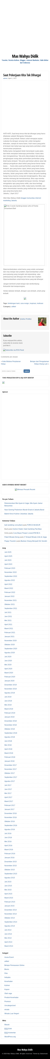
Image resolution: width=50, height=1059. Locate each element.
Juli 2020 (7, 657)
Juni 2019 (8, 701)
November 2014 (10, 914)
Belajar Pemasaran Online (14, 965)
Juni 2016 (8, 837)
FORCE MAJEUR (33, 525)
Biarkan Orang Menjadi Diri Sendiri (34, 541)
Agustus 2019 (9, 693)
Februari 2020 (9, 677)
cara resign (24, 303)
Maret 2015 (8, 898)
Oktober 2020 (9, 645)
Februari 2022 (9, 592)
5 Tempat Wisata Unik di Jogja (35, 537)
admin (5, 78)
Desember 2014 (10, 910)
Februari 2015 (9, 902)
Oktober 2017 (9, 773)
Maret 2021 (8, 628)
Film (6, 973)
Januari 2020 (9, 681)
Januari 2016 (9, 858)
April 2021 (8, 624)
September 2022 (10, 576)
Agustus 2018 (9, 737)
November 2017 (10, 769)
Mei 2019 (8, 705)
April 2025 (8, 556)
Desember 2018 (10, 721)
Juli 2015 (7, 882)
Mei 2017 (8, 793)
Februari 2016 (9, 854)
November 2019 (10, 689)
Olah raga (8, 993)
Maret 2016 (8, 850)
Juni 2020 (8, 661)
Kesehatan (8, 981)
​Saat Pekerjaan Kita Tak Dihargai (22, 75)
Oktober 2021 (9, 604)
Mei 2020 (8, 665)
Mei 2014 (8, 938)
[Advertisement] (25, 25)
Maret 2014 (8, 946)
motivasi (40, 303)
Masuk (6, 1025)
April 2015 (8, 894)
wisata (6, 1009)
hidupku (7, 977)
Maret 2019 (8, 709)
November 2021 (10, 600)
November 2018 (10, 725)
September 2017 (10, 777)
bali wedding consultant (13, 525)
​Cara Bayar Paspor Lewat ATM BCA (26, 533)
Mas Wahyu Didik (25, 56)
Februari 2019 (9, 713)
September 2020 (10, 649)
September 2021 (10, 608)
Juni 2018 (8, 741)
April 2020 (8, 669)
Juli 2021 (7, 612)
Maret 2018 (8, 753)
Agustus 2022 (9, 580)
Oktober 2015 (9, 870)
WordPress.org (10, 1037)
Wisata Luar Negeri (11, 1014)
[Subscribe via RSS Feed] (13, 350)
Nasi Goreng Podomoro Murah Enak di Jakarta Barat (24, 510)
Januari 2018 (9, 761)
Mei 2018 (8, 745)
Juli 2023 (7, 560)
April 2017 (8, 797)
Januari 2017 (9, 809)
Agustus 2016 (9, 829)
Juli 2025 (7, 552)
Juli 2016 (7, 833)
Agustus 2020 (9, 653)
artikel (13, 307)
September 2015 (10, 874)
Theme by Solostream (40, 1053)
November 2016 (10, 817)
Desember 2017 (10, 765)
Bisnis (6, 969)
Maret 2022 (8, 588)
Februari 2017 (9, 805)
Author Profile (26, 319)
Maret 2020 (8, 673)
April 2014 (8, 942)
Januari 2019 (9, 717)
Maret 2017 (8, 801)
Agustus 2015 (9, 878)
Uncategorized (10, 1005)
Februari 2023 (9, 568)
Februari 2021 (9, 633)
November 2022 (10, 572)
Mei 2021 (8, 620)
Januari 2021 (9, 637)
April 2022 (8, 584)
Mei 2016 (8, 842)
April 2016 (8, 846)
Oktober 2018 (9, 729)
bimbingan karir (14, 303)
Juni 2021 (8, 616)
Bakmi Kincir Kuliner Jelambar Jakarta (18, 514)
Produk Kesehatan (11, 997)
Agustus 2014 (9, 926)
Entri (8, 1029)
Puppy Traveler (10, 541)
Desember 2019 (10, 685)
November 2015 (10, 866)
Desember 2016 (10, 813)
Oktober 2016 (9, 821)
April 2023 (8, 564)
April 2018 (8, 749)
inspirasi (33, 303)
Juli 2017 (7, 785)
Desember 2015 (10, 862)
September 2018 (10, 733)
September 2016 (10, 825)
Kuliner (7, 985)
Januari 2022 (9, 596)
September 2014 (10, 922)
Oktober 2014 (9, 918)
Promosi (7, 1001)
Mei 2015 (8, 890)
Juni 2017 (8, 789)
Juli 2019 (7, 697)
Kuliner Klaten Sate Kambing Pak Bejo (27, 529)
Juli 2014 (7, 930)
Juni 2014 (8, 934)
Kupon (6, 989)
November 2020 (10, 641)
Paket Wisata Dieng (11, 537)
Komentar (10, 1033)
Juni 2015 (8, 886)
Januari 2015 (9, 906)
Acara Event (9, 957)
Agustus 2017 (9, 781)
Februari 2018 (9, 757)
